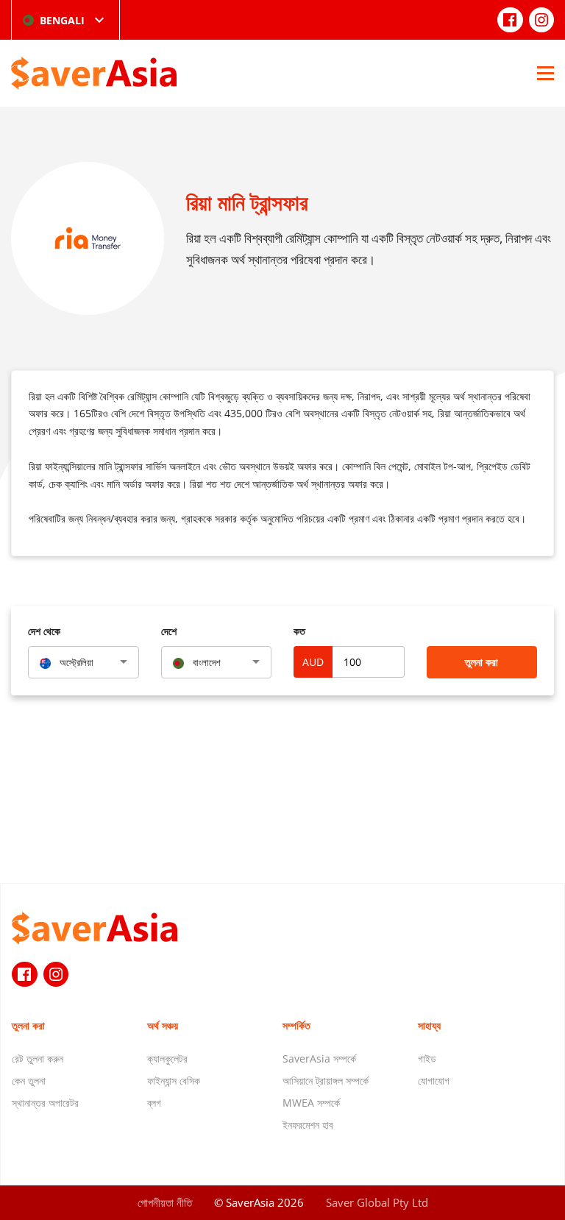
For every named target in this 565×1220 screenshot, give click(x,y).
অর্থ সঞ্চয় (162, 1025)
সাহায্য (429, 1025)
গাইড (427, 1058)
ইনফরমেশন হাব (307, 1125)
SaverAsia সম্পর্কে (319, 1058)
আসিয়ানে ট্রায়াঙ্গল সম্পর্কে (325, 1081)
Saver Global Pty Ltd (377, 1202)
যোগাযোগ (433, 1081)
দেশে (169, 631)
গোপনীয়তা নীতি (165, 1202)
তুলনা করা (481, 662)
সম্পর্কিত (296, 1025)
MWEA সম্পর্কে (311, 1103)
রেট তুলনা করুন (37, 1058)
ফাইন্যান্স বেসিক (173, 1081)
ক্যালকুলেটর (167, 1058)
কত (299, 631)
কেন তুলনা (29, 1081)
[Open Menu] (545, 73)
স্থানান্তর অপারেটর (45, 1103)
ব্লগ (154, 1103)
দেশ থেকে (44, 631)
